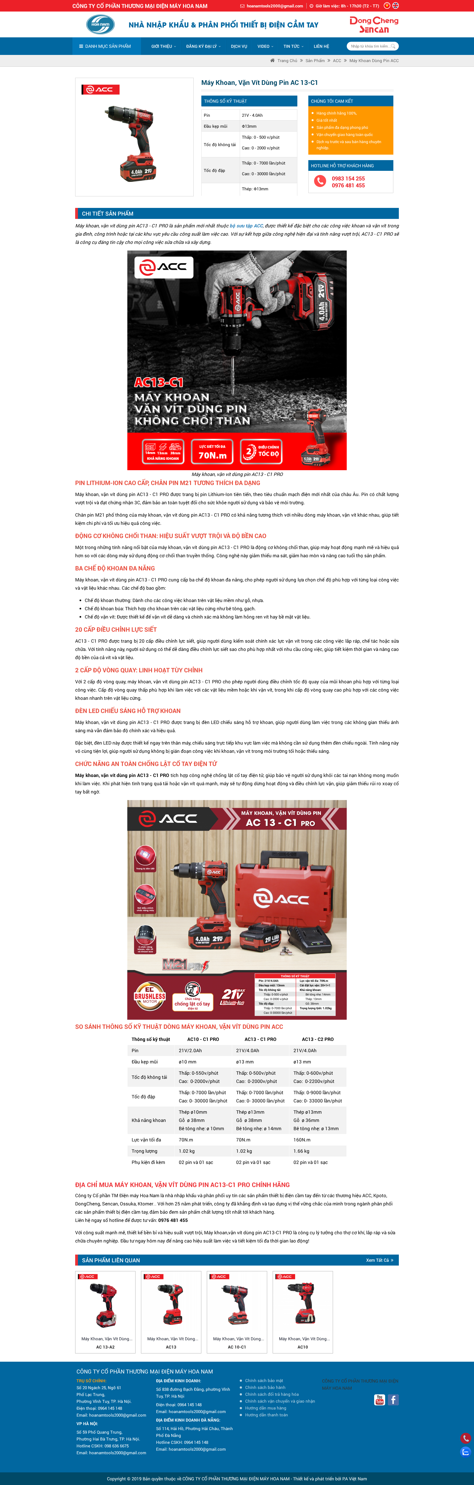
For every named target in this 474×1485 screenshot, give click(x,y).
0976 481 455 (348, 185)
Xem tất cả (377, 1260)
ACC (337, 60)
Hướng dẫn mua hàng (265, 1408)
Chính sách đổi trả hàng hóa (272, 1394)
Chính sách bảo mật (264, 1380)
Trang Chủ (287, 60)
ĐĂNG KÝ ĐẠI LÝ (201, 46)
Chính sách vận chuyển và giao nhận (280, 1401)
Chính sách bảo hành (265, 1387)
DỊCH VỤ (239, 46)
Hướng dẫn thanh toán (266, 1414)
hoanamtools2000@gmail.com (275, 6)
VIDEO (263, 46)
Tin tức (292, 46)
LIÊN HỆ (321, 46)
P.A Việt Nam (354, 1478)
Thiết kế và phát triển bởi (317, 1478)
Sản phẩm (315, 60)
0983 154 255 (348, 178)
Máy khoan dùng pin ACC (374, 60)
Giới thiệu (161, 46)
